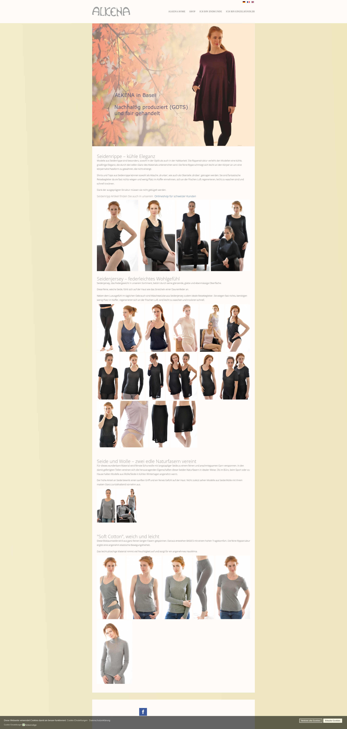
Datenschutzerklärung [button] (99, 720)
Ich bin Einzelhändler (240, 11)
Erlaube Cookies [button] (332, 721)
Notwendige (31, 725)
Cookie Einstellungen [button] (77, 720)
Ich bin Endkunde (211, 11)
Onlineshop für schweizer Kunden (175, 196)
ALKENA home (176, 11)
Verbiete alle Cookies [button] (310, 721)
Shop (192, 11)
